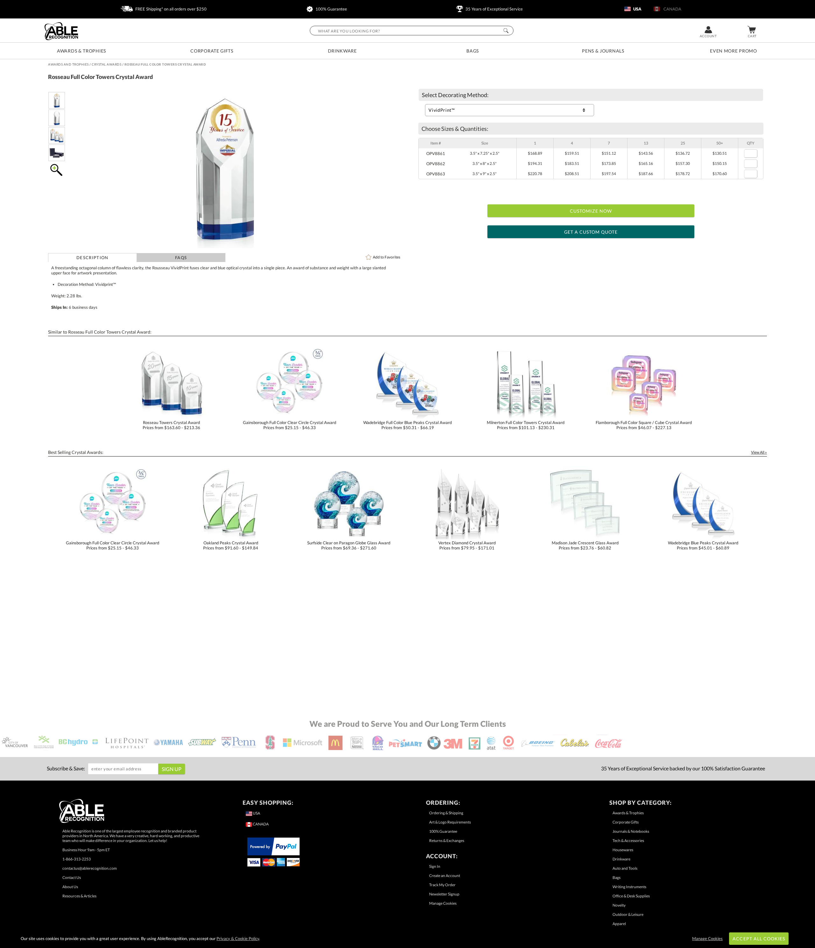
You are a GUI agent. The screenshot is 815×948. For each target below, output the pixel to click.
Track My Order (442, 884)
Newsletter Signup (444, 894)
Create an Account (444, 875)
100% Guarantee (331, 8)
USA (636, 8)
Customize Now (591, 211)
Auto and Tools (625, 868)
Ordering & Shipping (446, 812)
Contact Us (71, 877)
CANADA (671, 8)
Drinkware (342, 50)
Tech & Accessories (628, 840)
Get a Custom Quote (591, 232)
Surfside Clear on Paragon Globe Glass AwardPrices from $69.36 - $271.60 (348, 545)
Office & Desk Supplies (631, 896)
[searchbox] (412, 30)
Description (92, 257)
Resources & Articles (79, 896)
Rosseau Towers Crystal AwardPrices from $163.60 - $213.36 (171, 425)
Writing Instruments (629, 886)
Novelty (619, 905)
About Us (70, 886)
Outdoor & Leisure (628, 914)
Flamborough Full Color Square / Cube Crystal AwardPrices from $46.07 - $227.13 (644, 425)
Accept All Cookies (759, 938)
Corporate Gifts (211, 50)
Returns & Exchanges (446, 840)
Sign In (434, 866)
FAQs (181, 257)
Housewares (623, 849)
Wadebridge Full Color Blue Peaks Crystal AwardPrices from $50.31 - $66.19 (407, 425)
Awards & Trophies (81, 50)
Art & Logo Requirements (450, 822)
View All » (759, 452)
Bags (472, 50)
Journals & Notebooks (631, 831)
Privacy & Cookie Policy (237, 938)
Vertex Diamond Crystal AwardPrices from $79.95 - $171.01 (467, 545)
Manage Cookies (443, 903)
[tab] (92, 257)
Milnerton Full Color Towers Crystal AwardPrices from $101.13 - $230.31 (525, 425)
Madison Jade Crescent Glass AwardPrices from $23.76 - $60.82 (585, 545)
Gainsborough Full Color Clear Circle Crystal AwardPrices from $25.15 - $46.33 (289, 425)
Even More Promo (733, 50)
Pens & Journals (603, 50)
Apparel (619, 923)
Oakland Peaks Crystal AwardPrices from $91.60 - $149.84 (230, 545)
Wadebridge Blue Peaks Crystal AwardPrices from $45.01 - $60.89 (703, 545)
